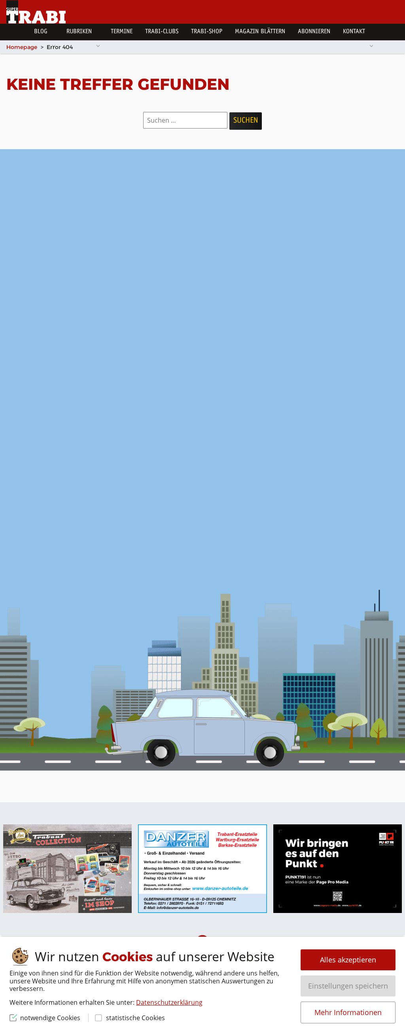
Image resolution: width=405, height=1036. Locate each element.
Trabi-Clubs (161, 31)
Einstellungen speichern (348, 986)
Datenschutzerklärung (169, 1002)
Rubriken (79, 31)
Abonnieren (314, 31)
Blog (40, 31)
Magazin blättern (260, 31)
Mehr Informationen (348, 1012)
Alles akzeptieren (348, 959)
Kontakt (354, 31)
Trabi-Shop (206, 31)
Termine (121, 31)
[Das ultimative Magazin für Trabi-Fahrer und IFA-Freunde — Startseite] (36, 12)
